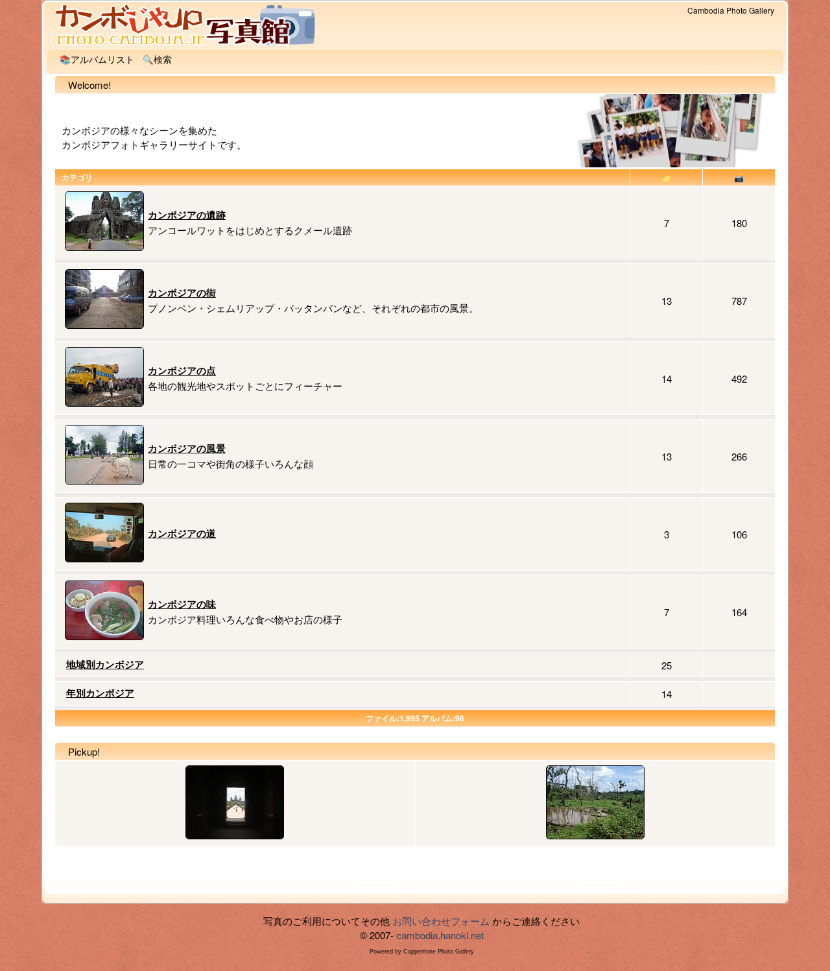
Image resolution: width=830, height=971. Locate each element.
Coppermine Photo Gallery (438, 951)
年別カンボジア (100, 693)
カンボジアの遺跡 (187, 215)
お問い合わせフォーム (441, 921)
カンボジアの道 (182, 533)
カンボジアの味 (182, 604)
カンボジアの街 (182, 292)
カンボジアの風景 (187, 448)
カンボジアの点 (182, 370)
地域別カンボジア (105, 664)
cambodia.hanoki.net (440, 935)
